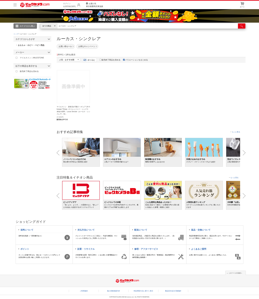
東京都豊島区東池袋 (94, 4)
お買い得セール (65, 46)
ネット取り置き (164, 30)
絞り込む (91, 60)
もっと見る (236, 132)
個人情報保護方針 (113, 291)
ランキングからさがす (118, 30)
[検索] (241, 26)
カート (242, 7)
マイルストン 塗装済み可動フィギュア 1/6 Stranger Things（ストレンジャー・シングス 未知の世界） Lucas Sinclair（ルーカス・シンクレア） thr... (73, 110)
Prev (58, 152)
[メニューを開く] (15, 5)
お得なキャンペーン (86, 46)
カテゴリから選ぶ (27, 26)
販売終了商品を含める (111, 60)
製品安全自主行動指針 (173, 291)
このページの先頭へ (235, 273)
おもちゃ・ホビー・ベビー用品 (31, 45)
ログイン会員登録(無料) (69, 4)
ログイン (71, 30)
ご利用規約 (84, 291)
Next (244, 152)
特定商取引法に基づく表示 (143, 291)
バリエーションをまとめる (136, 60)
